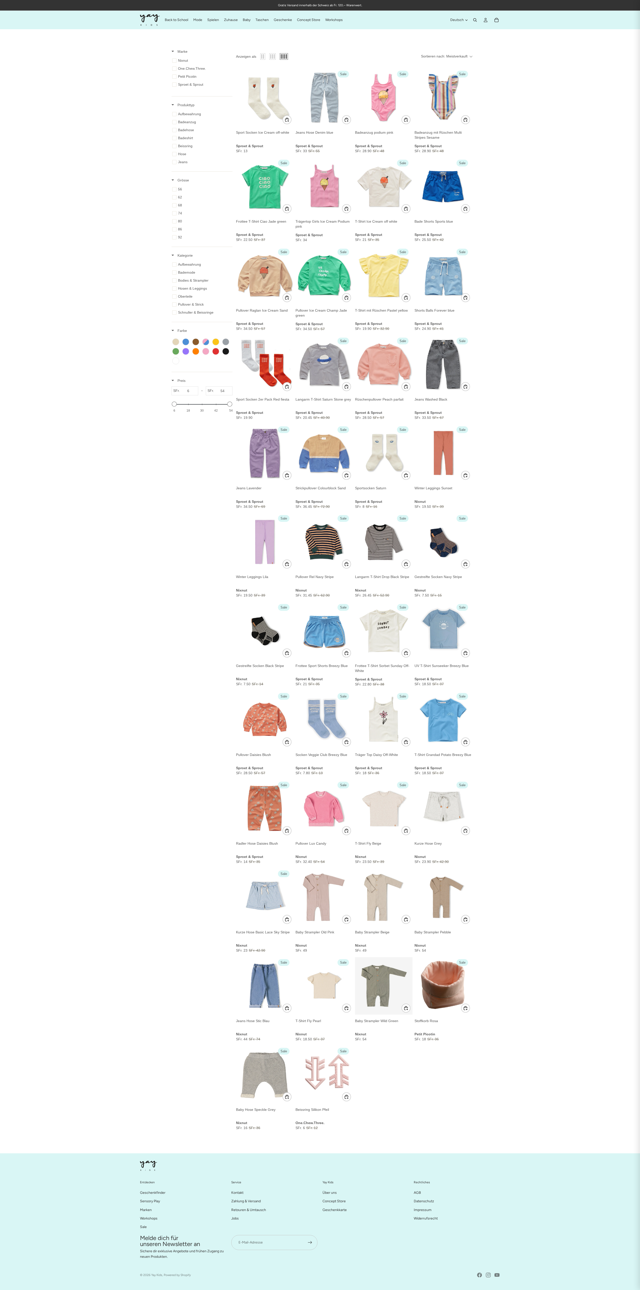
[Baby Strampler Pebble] (443, 897)
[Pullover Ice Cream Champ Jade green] (324, 275)
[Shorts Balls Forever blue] (443, 275)
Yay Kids (156, 1275)
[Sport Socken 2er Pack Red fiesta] (265, 364)
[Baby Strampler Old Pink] (324, 897)
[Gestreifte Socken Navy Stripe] (443, 542)
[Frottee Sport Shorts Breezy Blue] (324, 630)
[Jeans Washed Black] (443, 364)
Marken (146, 1210)
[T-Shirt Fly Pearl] (324, 986)
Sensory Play (150, 1201)
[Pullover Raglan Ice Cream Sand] (265, 275)
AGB (417, 1193)
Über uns (329, 1193)
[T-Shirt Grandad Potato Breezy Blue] (443, 719)
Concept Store (334, 1201)
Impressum (423, 1210)
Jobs (235, 1218)
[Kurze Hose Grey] (443, 808)
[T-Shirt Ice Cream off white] (383, 186)
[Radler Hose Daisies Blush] (265, 808)
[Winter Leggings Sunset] (443, 453)
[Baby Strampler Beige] (383, 897)
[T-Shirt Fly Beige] (383, 808)
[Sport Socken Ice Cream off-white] (265, 97)
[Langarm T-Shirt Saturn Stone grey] (324, 364)
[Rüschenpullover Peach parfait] (383, 364)
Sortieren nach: (444, 56)
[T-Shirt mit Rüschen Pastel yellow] (383, 275)
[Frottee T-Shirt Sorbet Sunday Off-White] (383, 630)
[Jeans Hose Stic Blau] (265, 986)
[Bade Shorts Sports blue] (443, 186)
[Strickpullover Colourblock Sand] (324, 453)
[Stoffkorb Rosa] (443, 986)
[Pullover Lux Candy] (324, 808)
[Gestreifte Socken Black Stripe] (265, 630)
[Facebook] (479, 1275)
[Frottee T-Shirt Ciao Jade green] (265, 186)
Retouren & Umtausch (248, 1210)
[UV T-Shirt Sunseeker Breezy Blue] (443, 630)
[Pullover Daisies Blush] (265, 719)
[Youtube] (497, 1275)
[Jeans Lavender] (265, 453)
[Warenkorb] (496, 19)
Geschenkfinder (153, 1193)
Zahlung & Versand (246, 1201)
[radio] (262, 56)
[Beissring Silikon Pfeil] (324, 1074)
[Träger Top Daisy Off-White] (383, 719)
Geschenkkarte (334, 1210)
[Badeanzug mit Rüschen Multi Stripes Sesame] (443, 97)
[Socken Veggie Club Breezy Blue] (324, 719)
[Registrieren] (310, 1242)
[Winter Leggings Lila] (265, 542)
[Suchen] (475, 19)
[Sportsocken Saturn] (383, 453)
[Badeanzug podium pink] (383, 97)
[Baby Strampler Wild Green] (383, 986)
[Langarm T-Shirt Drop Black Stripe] (383, 542)
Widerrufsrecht (426, 1218)
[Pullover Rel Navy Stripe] (324, 542)
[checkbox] (201, 60)
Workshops (149, 1218)
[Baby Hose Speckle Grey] (265, 1074)
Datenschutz (424, 1201)
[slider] (174, 404)
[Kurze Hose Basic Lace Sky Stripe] (265, 897)
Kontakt (237, 1193)
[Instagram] (488, 1275)
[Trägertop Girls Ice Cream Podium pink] (324, 186)
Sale (143, 1227)
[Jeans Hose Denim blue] (324, 97)
